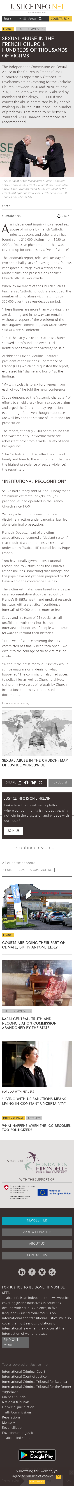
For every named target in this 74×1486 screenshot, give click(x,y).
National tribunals (15, 1402)
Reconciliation (13, 1428)
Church (9, 870)
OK (58, 1476)
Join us (14, 831)
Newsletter (37, 1220)
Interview (34, 1118)
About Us (37, 1243)
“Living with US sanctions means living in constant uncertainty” (34, 1100)
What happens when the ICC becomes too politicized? (36, 1127)
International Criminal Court (23, 1372)
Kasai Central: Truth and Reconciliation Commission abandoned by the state (29, 1022)
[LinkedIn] (22, 1272)
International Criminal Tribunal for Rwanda (34, 1382)
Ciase (22, 870)
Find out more (11, 1342)
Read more (37, 1481)
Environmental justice (18, 1433)
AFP (8, 206)
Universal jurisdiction (18, 1407)
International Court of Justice (24, 1377)
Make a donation (37, 1232)
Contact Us (37, 1255)
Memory (8, 1423)
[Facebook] (32, 1272)
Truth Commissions (31, 29)
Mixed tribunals (14, 1397)
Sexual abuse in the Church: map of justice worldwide (35, 762)
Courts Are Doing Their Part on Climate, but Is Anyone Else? (34, 944)
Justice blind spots (16, 1438)
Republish (60, 782)
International (13, 1118)
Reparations (11, 1417)
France (8, 29)
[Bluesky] (42, 1272)
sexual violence (41, 870)
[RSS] (52, 1272)
